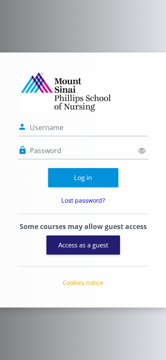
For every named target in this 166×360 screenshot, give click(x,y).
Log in (83, 177)
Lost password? (83, 200)
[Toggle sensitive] (142, 151)
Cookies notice (83, 283)
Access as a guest (83, 245)
